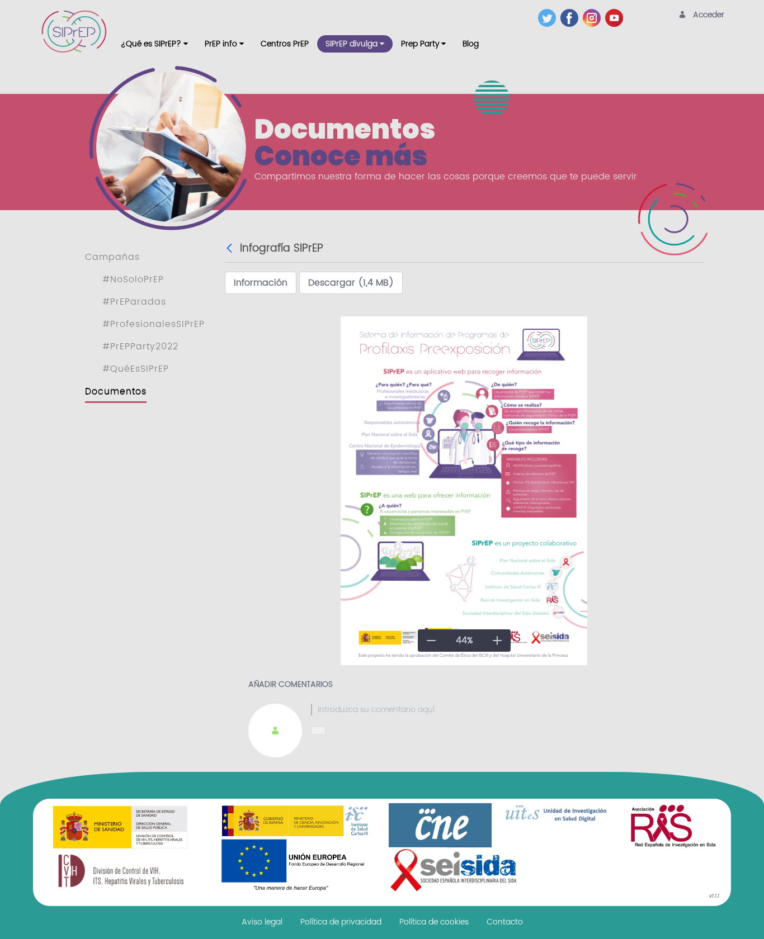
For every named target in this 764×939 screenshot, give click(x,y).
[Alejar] (431, 640)
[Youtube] (616, 18)
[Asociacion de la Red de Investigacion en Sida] (672, 825)
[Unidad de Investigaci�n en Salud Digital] (556, 814)
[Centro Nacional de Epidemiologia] (440, 825)
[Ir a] (76, 31)
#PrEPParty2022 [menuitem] (140, 346)
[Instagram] (594, 18)
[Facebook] (571, 18)
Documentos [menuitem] (116, 391)
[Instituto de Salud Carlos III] (294, 847)
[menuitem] (154, 44)
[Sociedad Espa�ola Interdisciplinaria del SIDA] (453, 869)
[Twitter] (549, 18)
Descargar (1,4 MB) (351, 283)
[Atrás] (231, 248)
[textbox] (495, 709)
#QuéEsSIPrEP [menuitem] (135, 369)
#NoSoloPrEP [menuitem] (133, 279)
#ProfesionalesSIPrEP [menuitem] (153, 324)
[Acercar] (497, 640)
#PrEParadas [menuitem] (134, 302)
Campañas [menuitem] (112, 257)
